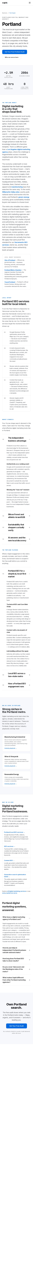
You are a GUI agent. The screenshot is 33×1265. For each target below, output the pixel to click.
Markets (4, 13)
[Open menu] (30, 3)
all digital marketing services (16, 891)
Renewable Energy (11, 774)
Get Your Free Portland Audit (14, 52)
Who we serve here (11, 57)
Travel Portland (9, 282)
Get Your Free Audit (16, 1026)
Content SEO (8, 860)
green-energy (23, 197)
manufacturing (17, 187)
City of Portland (9, 260)
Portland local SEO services (13, 832)
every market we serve (9, 893)
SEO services (8, 846)
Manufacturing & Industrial (14, 737)
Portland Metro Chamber (12, 270)
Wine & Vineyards (11, 756)
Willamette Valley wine (10, 192)
